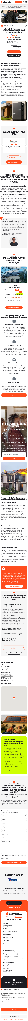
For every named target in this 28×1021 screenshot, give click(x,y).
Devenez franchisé (7, 970)
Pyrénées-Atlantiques (19, 958)
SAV (3, 943)
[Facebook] (8, 919)
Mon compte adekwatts (8, 945)
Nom (3, 823)
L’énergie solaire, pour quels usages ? (11, 929)
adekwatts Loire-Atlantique (16, 297)
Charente (16, 951)
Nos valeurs (5, 965)
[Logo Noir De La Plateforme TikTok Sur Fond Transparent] (15, 919)
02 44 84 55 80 (14, 45)
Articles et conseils (7, 936)
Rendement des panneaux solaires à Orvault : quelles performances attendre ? (14, 891)
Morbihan (16, 956)
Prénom (4, 819)
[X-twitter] (17, 919)
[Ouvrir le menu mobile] (26, 2)
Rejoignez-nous (6, 971)
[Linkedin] (10, 919)
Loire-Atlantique (6, 956)
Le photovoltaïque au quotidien (10, 931)
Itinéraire (5, 670)
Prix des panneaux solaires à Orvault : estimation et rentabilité (14, 893)
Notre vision (6, 968)
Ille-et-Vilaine (17, 955)
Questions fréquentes (8, 937)
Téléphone (5, 826)
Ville (3, 837)
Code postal (5, 834)
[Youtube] (20, 919)
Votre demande (6, 841)
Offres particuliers (7, 926)
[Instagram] (13, 919)
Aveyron (5, 951)
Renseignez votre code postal (11, 454)
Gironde (16, 953)
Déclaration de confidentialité (17, 1019)
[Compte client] (23, 2)
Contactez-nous (6, 942)
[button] (26, 989)
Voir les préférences (14, 1016)
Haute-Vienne (6, 955)
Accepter (14, 1009)
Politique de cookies (8, 1019)
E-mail (4, 830)
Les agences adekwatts (9, 950)
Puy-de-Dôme (6, 958)
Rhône (4, 959)
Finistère (5, 953)
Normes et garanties (8, 964)
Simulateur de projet (7, 925)
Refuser (14, 1013)
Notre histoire (6, 967)
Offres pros (5, 928)
